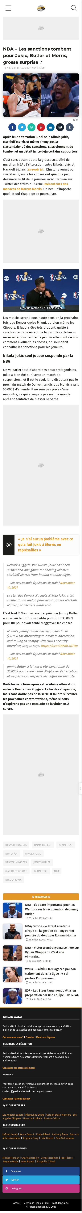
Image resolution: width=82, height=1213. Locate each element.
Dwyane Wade (10, 1161)
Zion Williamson (65, 1138)
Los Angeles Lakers (12, 1114)
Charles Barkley (30, 1157)
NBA (56, 871)
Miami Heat (66, 844)
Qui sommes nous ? (12, 1037)
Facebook (16, 1171)
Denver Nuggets (16, 844)
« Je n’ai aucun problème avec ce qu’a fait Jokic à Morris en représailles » (45, 544)
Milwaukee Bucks (34, 1114)
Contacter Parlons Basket (16, 1098)
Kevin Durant (27, 1134)
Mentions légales (33, 1203)
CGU (47, 1203)
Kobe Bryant (27, 1161)
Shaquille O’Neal (45, 1161)
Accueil (17, 1203)
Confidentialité (60, 1203)
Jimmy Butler (42, 844)
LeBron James (10, 1134)
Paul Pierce (67, 1157)
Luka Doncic (47, 1138)
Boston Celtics (52, 1118)
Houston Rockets (32, 1118)
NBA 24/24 (11, 853)
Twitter (15, 1179)
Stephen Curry (30, 1138)
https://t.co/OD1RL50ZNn (59, 646)
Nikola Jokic (33, 853)
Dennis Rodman (50, 1157)
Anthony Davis (60, 1134)
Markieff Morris (16, 871)
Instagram (16, 1188)
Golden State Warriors (58, 1114)
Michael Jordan (10, 1157)
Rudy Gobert (43, 1134)
